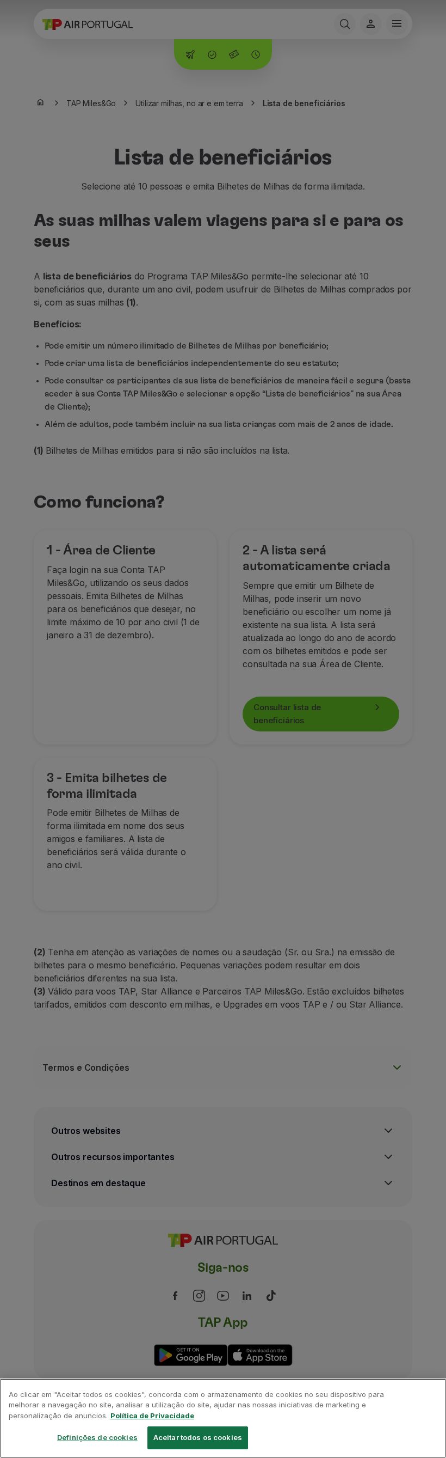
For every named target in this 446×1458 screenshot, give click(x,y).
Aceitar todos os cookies (197, 1437)
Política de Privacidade (152, 1415)
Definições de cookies (97, 1437)
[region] (223, 1418)
